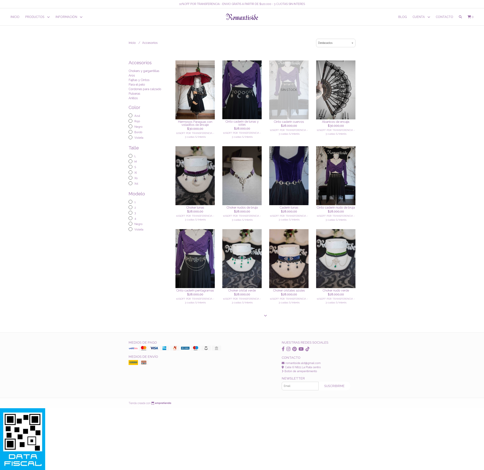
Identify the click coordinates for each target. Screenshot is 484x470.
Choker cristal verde (242, 290)
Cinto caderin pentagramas (195, 290)
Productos (35, 17)
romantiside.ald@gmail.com (303, 363)
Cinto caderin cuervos (289, 122)
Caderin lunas (289, 207)
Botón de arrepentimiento (300, 371)
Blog (402, 17)
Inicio (14, 17)
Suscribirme (334, 386)
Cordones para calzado (145, 89)
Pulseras (134, 93)
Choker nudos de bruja (242, 207)
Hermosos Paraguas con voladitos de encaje (195, 123)
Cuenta (419, 17)
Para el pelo (137, 84)
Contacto (444, 17)
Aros (132, 75)
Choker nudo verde (336, 290)
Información (66, 17)
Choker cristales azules (289, 290)
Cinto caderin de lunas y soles (242, 123)
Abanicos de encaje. (336, 122)
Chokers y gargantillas (144, 71)
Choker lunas (195, 207)
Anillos (133, 98)
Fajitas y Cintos (139, 80)
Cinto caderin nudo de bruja (336, 207)
